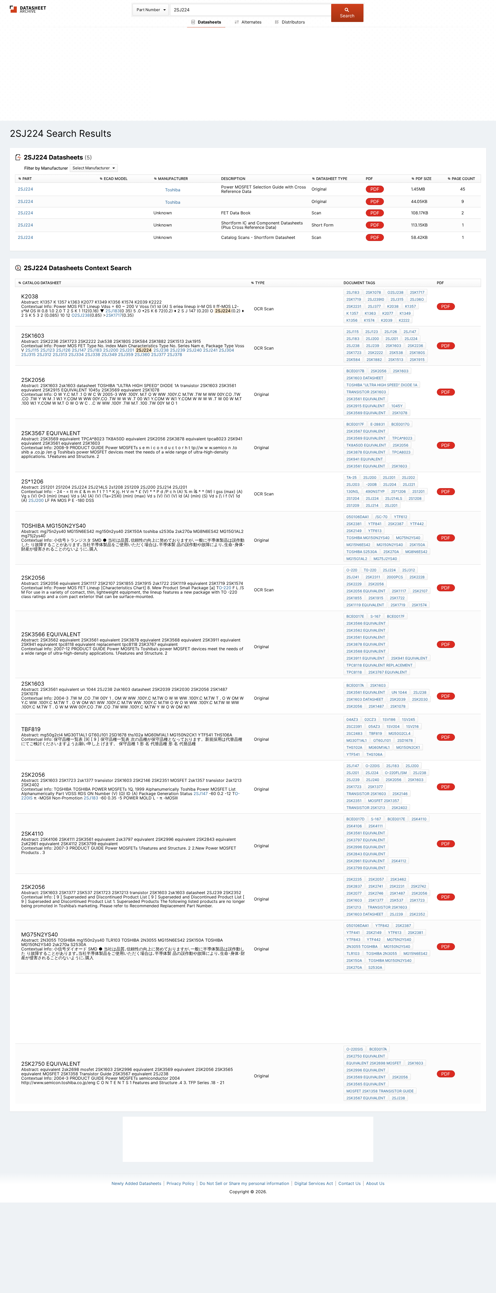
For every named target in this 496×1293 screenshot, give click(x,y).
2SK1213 (353, 907)
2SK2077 (354, 893)
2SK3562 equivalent (365, 630)
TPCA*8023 (402, 438)
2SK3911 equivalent (365, 658)
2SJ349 (109, 354)
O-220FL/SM (396, 772)
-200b (371, 484)
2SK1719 (353, 299)
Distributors (293, 22)
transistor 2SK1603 (366, 392)
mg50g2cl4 (399, 733)
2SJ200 (110, 350)
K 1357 (352, 313)
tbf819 (375, 733)
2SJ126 (63, 350)
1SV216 (412, 726)
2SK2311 (373, 577)
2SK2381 (354, 523)
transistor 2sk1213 (365, 807)
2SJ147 (79, 350)
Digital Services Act (314, 1183)
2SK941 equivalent (364, 459)
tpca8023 (401, 452)
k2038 (393, 306)
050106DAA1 (357, 517)
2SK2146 (400, 793)
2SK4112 (398, 861)
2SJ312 (44, 354)
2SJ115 (32, 350)
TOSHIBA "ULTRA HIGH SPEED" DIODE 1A (381, 385)
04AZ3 (352, 719)
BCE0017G (400, 424)
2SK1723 (353, 352)
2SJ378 (174, 354)
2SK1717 (114, 315)
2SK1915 (375, 598)
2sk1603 (393, 345)
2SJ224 (411, 338)
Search (347, 15)
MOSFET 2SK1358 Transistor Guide (380, 1091)
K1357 (410, 306)
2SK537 (396, 900)
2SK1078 (373, 292)
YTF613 (375, 530)
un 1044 (399, 692)
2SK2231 (353, 306)
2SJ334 (76, 354)
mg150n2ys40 (390, 544)
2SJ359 (125, 354)
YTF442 (417, 523)
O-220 (225, 587)
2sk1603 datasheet (364, 378)
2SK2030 (420, 699)
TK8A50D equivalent (366, 445)
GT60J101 (382, 740)
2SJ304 (226, 350)
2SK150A (417, 544)
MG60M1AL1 (379, 747)
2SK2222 (375, 352)
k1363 (370, 313)
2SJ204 (389, 484)
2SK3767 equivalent (387, 672)
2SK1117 (399, 591)
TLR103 (353, 953)
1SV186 (389, 719)
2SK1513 (395, 359)
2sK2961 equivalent (365, 861)
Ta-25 (351, 477)
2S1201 (418, 491)
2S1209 (352, 505)
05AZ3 (374, 726)
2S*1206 (398, 491)
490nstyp (375, 491)
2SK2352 (417, 914)
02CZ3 (370, 719)
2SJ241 (210, 350)
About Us (375, 1183)
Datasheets (209, 22)
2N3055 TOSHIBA (361, 946)
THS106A (374, 754)
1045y (396, 406)
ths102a (354, 747)
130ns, (352, 491)
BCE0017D (355, 819)
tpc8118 (354, 672)
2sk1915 (417, 359)
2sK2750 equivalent (365, 1056)
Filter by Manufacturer (46, 168)
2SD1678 (405, 740)
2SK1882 (374, 359)
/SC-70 (381, 517)
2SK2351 (354, 800)
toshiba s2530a (361, 551)
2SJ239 (177, 350)
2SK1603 (400, 371)
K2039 (386, 320)
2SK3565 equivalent (366, 1084)
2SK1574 (419, 605)
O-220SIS (354, 1049)
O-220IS (373, 765)
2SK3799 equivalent (365, 868)
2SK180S (417, 352)
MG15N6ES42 (358, 544)
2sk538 (396, 352)
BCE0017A (355, 685)
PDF (374, 189)
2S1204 (352, 498)
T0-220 (370, 570)
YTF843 (353, 939)
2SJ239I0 (376, 299)
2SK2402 (399, 807)
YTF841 (375, 523)
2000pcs (395, 577)
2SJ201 (127, 350)
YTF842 (382, 925)
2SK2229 (354, 584)
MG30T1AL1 (356, 740)
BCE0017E (355, 616)
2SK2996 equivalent (365, 847)
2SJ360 (142, 354)
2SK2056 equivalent (365, 591)
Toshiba (172, 189)
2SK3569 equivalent (366, 413)
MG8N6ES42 (416, 551)
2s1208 (415, 498)
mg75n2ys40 (408, 537)
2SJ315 (397, 299)
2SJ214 (372, 505)
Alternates (250, 22)
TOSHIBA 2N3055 (381, 953)
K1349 (405, 313)
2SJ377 (374, 306)
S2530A (375, 967)
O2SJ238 (81, 315)
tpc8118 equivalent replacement (379, 665)
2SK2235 (354, 879)
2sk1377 (375, 786)
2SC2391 (354, 726)
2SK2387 (396, 523)
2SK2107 (420, 591)
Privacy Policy (180, 1183)
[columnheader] (56, 179)
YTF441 (353, 932)
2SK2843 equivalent (365, 854)
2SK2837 (354, 886)
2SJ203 (353, 484)
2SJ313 (60, 354)
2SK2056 (378, 371)
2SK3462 (398, 879)
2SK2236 (415, 345)
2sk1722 (397, 598)
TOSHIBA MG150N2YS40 (368, 537)
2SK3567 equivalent (365, 431)
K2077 (387, 313)
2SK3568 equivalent (366, 651)
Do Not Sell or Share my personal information (244, 1183)
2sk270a (391, 551)
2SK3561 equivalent (365, 399)
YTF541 (353, 754)
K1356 (352, 320)
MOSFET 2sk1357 (383, 800)
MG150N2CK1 (408, 747)
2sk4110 (419, 819)
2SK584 (353, 359)
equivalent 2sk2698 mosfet (373, 1063)
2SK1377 (375, 900)
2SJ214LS (393, 498)
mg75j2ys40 (385, 558)
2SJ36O (417, 299)
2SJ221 (409, 484)
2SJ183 (112, 310)
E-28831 (377, 424)
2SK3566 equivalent (366, 623)
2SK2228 (417, 577)
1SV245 (408, 719)
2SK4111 (375, 826)
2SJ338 (92, 354)
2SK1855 (354, 598)
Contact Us (349, 1183)
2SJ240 (194, 350)
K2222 (404, 320)
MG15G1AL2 (356, 558)
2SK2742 (418, 886)
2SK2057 (376, 879)
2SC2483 (354, 733)
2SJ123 (47, 350)
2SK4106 (354, 826)
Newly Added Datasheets (136, 1183)
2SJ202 (408, 477)
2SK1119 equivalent (365, 605)
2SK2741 (375, 886)
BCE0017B (355, 371)
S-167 (375, 616)
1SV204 (393, 726)
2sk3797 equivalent (365, 840)
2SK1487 (376, 706)
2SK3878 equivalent (365, 452)
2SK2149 (354, 530)
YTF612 (400, 517)
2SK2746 (375, 893)
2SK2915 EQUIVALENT (365, 406)
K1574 (369, 320)
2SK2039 (398, 699)
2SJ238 (161, 350)
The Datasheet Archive (28, 9)
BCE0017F (355, 424)
